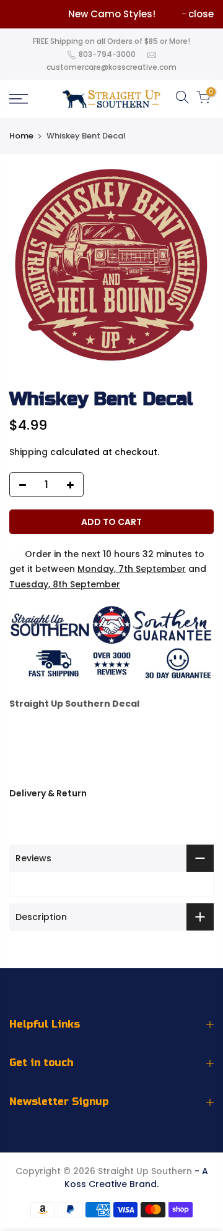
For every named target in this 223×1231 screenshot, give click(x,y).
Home (21, 136)
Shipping (28, 452)
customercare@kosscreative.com (111, 67)
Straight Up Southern (145, 1171)
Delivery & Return (48, 793)
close (201, 13)
